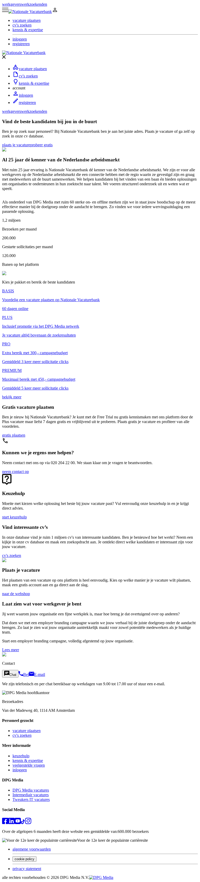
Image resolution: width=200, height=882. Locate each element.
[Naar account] (55, 11)
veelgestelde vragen (28, 765)
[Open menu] (5, 11)
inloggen (26, 95)
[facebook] (5, 822)
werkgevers (11, 4)
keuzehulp (20, 756)
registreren (27, 102)
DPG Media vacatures (30, 790)
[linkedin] (11, 822)
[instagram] (28, 822)
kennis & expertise (34, 83)
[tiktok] (23, 822)
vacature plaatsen (33, 69)
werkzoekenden (34, 4)
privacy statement (26, 868)
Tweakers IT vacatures (31, 799)
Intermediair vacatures (30, 795)
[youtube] (18, 822)
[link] (16, 145)
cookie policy (24, 859)
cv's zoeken (28, 76)
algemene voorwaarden (31, 849)
